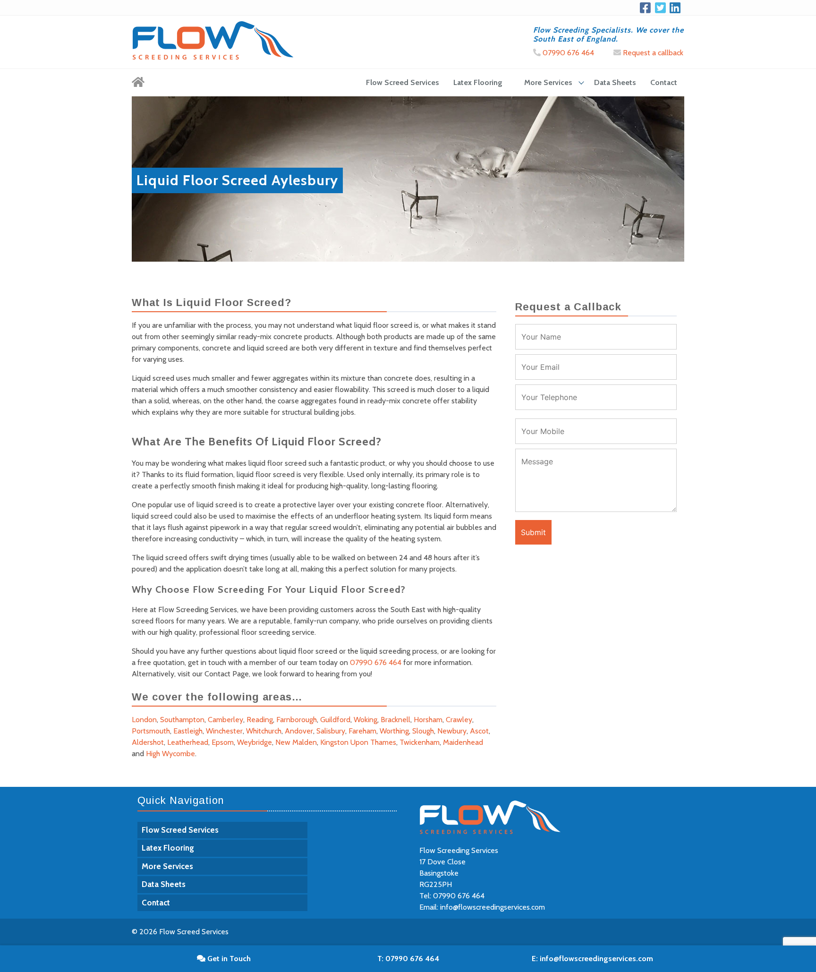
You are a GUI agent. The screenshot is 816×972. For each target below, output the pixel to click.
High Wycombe (170, 753)
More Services (548, 82)
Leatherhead (187, 742)
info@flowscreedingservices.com (492, 907)
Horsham (428, 719)
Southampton (182, 719)
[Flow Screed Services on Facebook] (647, 7)
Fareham (362, 730)
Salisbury (330, 730)
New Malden (296, 742)
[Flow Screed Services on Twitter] (662, 7)
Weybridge (254, 742)
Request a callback (652, 52)
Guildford (335, 719)
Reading (259, 719)
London (144, 719)
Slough (423, 730)
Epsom (223, 742)
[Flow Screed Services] (138, 82)
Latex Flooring (477, 82)
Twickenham (420, 742)
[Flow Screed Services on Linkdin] (677, 7)
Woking (365, 719)
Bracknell (395, 719)
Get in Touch (228, 958)
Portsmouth (151, 730)
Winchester (224, 730)
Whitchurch (263, 730)
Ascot (479, 730)
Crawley (459, 719)
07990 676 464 (567, 52)
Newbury (452, 730)
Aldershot (148, 742)
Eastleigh (188, 730)
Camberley (225, 719)
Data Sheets (615, 82)
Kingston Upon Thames (358, 742)
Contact (663, 82)
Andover (299, 730)
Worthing (394, 730)
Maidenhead (463, 742)
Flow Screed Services (402, 82)
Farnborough (296, 719)
